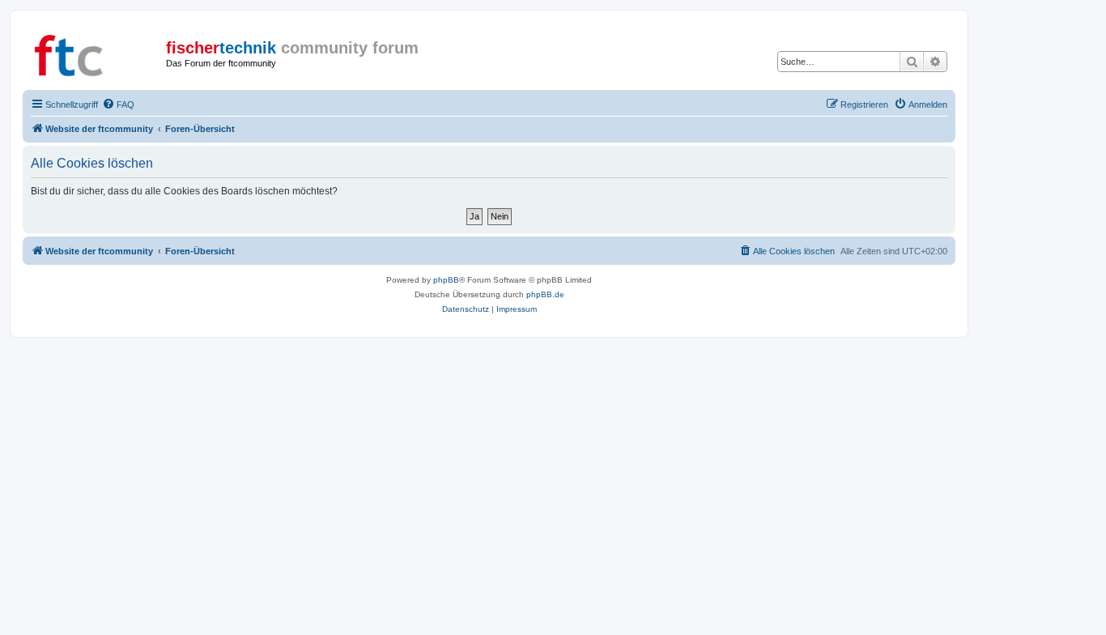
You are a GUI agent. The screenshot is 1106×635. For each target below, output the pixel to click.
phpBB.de (545, 294)
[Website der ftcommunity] (96, 53)
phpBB (446, 279)
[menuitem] (118, 104)
